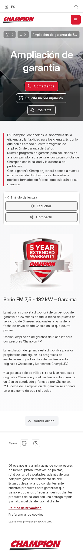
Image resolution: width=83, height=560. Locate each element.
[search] (76, 7)
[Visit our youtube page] (36, 443)
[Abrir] (76, 20)
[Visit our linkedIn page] (24, 443)
